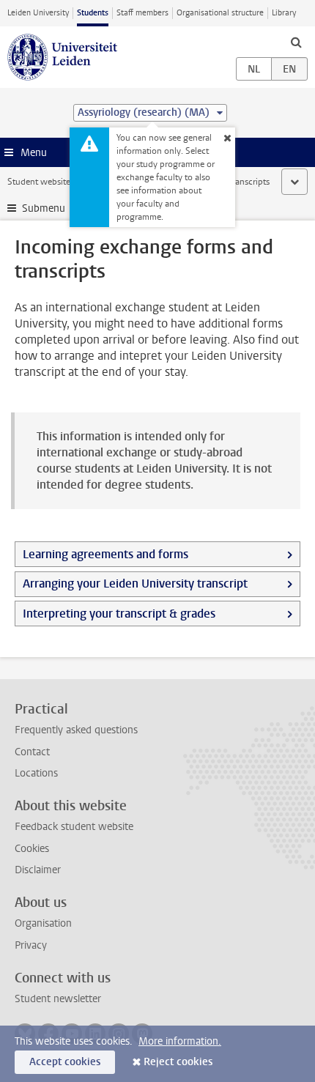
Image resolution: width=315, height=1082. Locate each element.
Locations (36, 773)
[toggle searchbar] (296, 41)
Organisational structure (220, 12)
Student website (38, 182)
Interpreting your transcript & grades (119, 613)
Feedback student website (74, 827)
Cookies (32, 849)
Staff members (142, 12)
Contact (32, 752)
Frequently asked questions (76, 730)
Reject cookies (178, 1062)
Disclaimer (38, 870)
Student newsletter (58, 999)
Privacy (31, 945)
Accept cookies (64, 1062)
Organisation (43, 923)
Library (284, 12)
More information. (179, 1041)
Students (92, 12)
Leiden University (38, 12)
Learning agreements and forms (105, 554)
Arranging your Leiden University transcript (135, 583)
